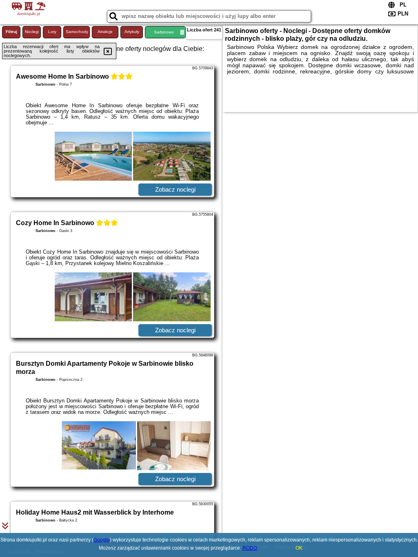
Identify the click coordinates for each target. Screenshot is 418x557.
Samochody (77, 31)
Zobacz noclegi (175, 189)
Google (101, 540)
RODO (249, 548)
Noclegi (32, 31)
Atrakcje (105, 31)
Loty (52, 31)
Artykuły (132, 31)
